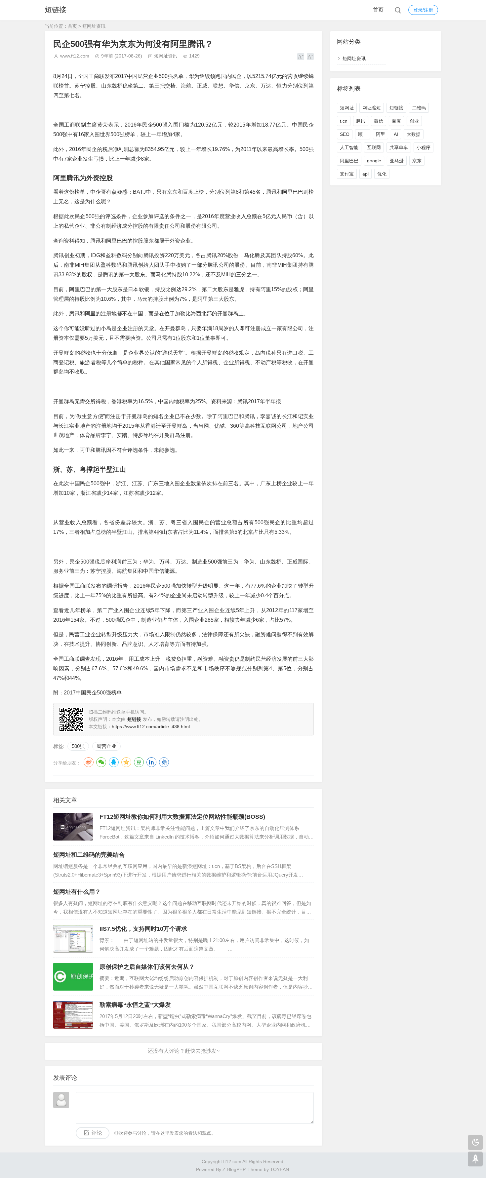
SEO (344, 134)
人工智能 (349, 147)
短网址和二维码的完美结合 (89, 854)
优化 (381, 174)
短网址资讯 (93, 26)
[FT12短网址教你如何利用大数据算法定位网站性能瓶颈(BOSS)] (73, 827)
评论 (97, 1133)
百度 (396, 121)
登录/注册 (423, 10)
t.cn (343, 121)
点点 (164, 762)
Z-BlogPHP (234, 1169)
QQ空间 (126, 762)
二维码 (419, 107)
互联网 (374, 147)
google (374, 160)
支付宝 (347, 174)
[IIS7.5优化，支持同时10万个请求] (73, 939)
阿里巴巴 (349, 160)
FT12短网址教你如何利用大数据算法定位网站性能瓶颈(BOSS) (182, 816)
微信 (378, 121)
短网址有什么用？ (77, 891)
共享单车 (398, 147)
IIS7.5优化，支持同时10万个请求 (143, 928)
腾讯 (360, 121)
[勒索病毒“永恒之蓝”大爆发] (73, 1015)
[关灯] (475, 1142)
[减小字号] (310, 56)
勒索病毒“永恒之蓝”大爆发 (135, 1004)
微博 (89, 762)
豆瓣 (139, 762)
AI (396, 134)
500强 (78, 746)
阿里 (380, 134)
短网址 (347, 107)
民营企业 (106, 746)
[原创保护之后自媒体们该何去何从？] (73, 977)
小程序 (423, 147)
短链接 (55, 10)
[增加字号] (300, 56)
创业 (414, 121)
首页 (378, 10)
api (365, 174)
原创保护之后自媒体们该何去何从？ (147, 966)
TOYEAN (279, 1169)
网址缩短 (371, 107)
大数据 (414, 134)
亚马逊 (397, 160)
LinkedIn (151, 762)
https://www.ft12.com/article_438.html (151, 726)
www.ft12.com (74, 56)
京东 (417, 160)
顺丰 (362, 134)
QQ (114, 762)
